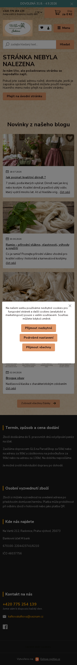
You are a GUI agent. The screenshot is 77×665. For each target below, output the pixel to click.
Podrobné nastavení (38, 338)
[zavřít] (70, 306)
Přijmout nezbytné (38, 328)
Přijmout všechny (38, 347)
